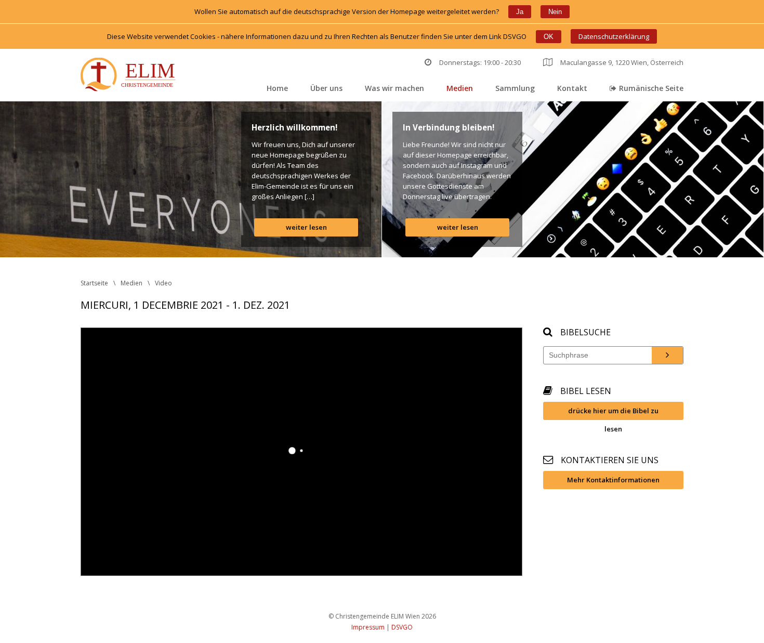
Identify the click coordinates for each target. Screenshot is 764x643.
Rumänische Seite (651, 88)
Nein (555, 12)
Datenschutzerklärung (613, 36)
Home (277, 88)
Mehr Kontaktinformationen (613, 479)
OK (549, 37)
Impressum (368, 627)
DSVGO (402, 627)
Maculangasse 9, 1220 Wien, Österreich (621, 62)
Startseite (94, 283)
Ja (519, 12)
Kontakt (572, 88)
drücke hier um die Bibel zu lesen (613, 413)
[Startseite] (130, 76)
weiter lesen (306, 227)
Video (163, 283)
